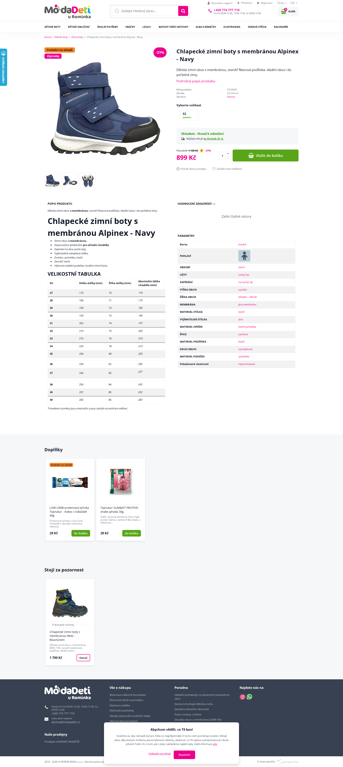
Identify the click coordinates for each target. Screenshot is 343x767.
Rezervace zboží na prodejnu (126, 700)
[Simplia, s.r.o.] (288, 761)
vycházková (245, 349)
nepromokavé (246, 364)
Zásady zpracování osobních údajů (130, 716)
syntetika (243, 356)
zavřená (243, 334)
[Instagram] (243, 697)
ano (240, 319)
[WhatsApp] (249, 697)
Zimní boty (77, 37)
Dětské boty (61, 37)
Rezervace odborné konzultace (128, 695)
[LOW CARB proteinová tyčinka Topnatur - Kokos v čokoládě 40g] (70, 500)
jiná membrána (247, 304)
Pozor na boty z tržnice (187, 714)
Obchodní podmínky (122, 710)
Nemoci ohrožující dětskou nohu (193, 704)
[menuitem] (220, 3)
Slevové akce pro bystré (124, 721)
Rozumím (184, 754)
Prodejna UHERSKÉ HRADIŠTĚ (61, 741)
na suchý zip (245, 282)
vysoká (242, 289)
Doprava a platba (120, 705)
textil (241, 312)
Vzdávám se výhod (159, 753)
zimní (241, 267)
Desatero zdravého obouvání (191, 709)
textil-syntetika (247, 326)
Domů (47, 37)
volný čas (243, 274)
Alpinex (231, 96)
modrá (242, 244)
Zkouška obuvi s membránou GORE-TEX (198, 719)
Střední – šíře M (247, 297)
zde (215, 744)
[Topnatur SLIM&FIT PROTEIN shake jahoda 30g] (120, 500)
